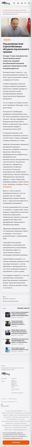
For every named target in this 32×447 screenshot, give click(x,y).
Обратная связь (13, 398)
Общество (7, 40)
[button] (29, 3)
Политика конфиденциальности (9, 401)
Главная (3, 381)
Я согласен (16, 442)
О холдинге (4, 398)
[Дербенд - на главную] (8, 3)
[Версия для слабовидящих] (21, 3)
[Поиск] (14, 3)
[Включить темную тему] (18, 3)
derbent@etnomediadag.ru (17, 392)
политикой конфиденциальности (12, 438)
